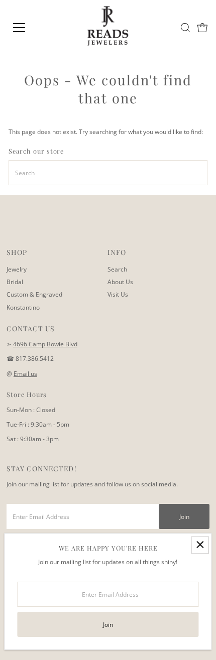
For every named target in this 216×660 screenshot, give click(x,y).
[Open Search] (185, 27)
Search (117, 269)
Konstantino (23, 307)
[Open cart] (202, 28)
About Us (120, 282)
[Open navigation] (30, 27)
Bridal (15, 282)
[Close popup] (199, 545)
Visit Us (117, 294)
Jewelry (17, 269)
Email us (25, 373)
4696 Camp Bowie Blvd (45, 344)
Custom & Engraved (34, 294)
